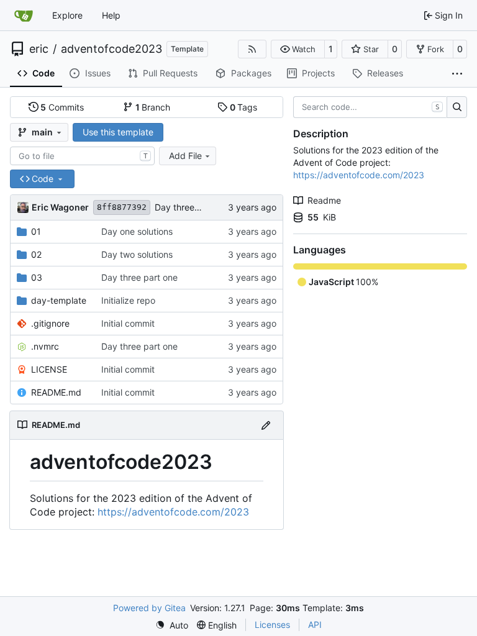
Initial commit (128, 323)
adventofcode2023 (111, 49)
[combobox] (82, 156)
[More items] (457, 74)
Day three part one (193, 207)
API (315, 624)
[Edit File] (266, 425)
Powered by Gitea (149, 607)
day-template (58, 300)
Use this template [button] (118, 132)
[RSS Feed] (252, 49)
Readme (324, 200)
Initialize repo (128, 300)
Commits (62, 107)
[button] (298, 49)
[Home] (23, 15)
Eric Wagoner (60, 207)
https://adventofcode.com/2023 (173, 512)
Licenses (272, 624)
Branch (153, 107)
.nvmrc (45, 346)
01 (36, 231)
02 (36, 254)
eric (38, 49)
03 (36, 277)
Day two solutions (137, 254)
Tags (244, 107)
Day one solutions (137, 231)
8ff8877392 (122, 207)
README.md (56, 392)
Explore (67, 15)
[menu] (171, 625)
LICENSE (49, 369)
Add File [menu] (185, 155)
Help (111, 15)
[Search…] (457, 107)
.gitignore (50, 323)
